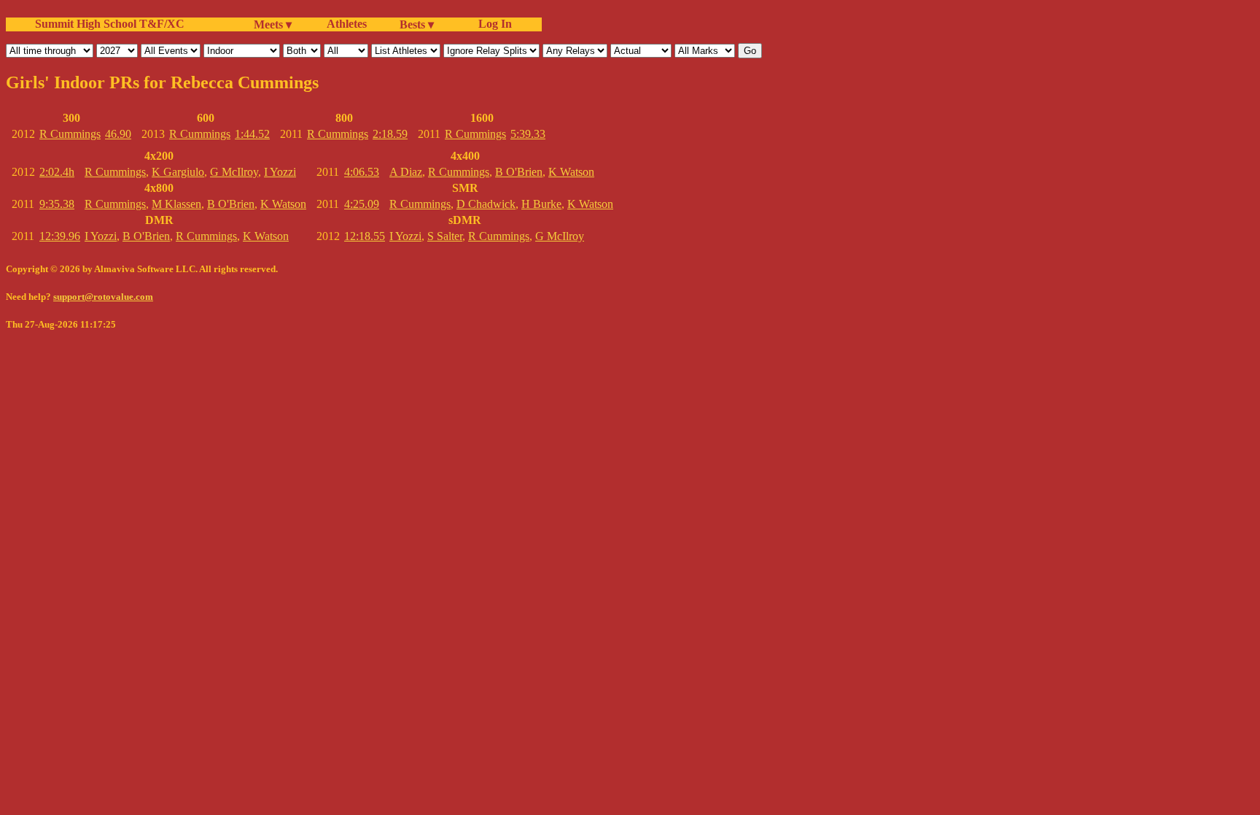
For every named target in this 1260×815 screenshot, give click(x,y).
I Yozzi (280, 172)
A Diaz (405, 172)
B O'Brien (230, 204)
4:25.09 (361, 204)
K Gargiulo (178, 172)
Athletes (347, 24)
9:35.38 (56, 204)
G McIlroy (234, 172)
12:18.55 (364, 236)
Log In (492, 24)
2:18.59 (390, 134)
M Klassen (176, 204)
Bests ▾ (417, 24)
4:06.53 (361, 172)
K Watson (283, 204)
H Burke (541, 204)
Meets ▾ (273, 24)
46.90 (118, 134)
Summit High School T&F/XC (109, 24)
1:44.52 (252, 134)
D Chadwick (486, 204)
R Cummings (70, 134)
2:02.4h (56, 172)
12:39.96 (59, 236)
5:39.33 (527, 134)
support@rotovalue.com (103, 296)
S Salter (444, 236)
